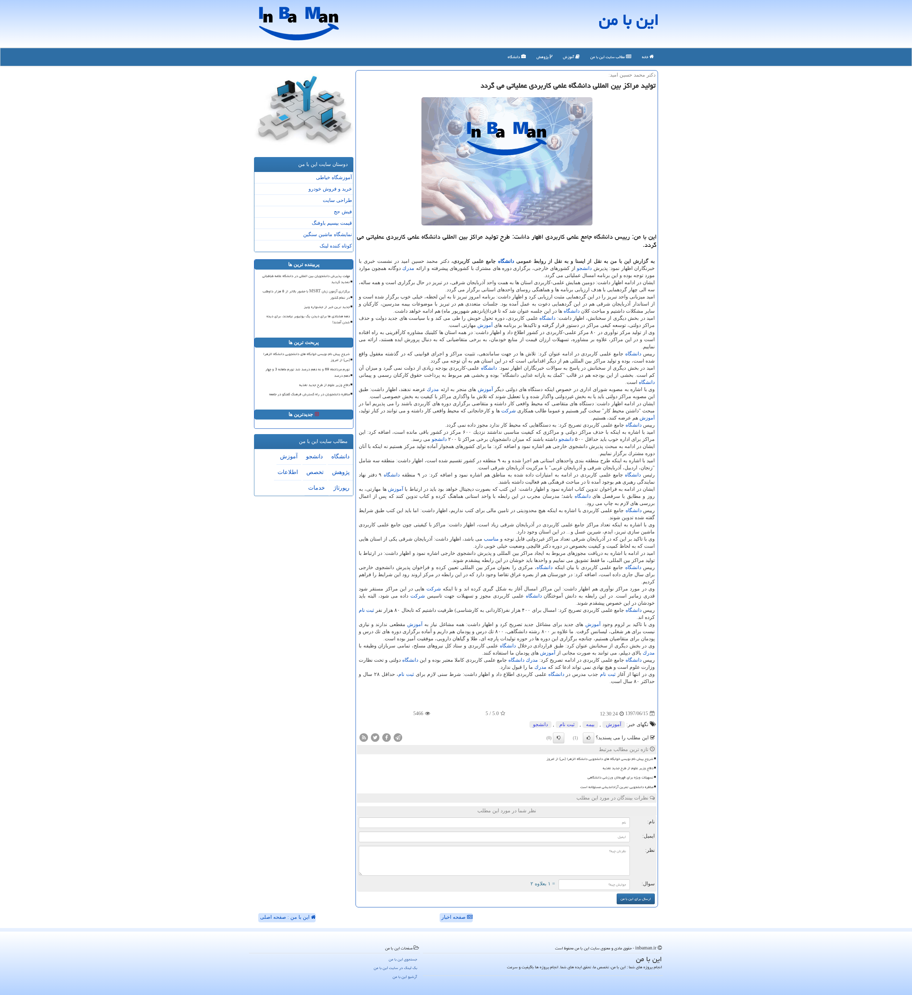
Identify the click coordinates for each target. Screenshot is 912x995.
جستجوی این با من (403, 959)
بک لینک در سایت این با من (395, 967)
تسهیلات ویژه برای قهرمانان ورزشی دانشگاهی (620, 777)
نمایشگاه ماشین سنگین (327, 234)
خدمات (316, 488)
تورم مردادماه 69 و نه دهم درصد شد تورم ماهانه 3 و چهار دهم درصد (307, 372)
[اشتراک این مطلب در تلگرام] (398, 737)
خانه (645, 57)
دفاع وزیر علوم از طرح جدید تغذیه (628, 768)
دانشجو (584, 268)
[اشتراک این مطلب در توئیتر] (375, 737)
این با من (629, 19)
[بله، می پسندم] (588, 738)
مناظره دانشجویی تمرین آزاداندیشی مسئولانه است (616, 787)
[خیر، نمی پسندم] (558, 738)
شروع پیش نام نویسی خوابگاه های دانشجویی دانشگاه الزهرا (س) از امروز (599, 758)
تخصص (314, 472)
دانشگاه (514, 57)
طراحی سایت (337, 200)
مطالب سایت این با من (608, 57)
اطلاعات (288, 472)
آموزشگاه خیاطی (334, 177)
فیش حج (343, 211)
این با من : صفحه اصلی (285, 917)
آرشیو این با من (405, 976)
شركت (508, 410)
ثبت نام (366, 610)
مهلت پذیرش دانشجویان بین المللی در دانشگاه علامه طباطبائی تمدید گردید (306, 279)
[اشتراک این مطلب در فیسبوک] (387, 737)
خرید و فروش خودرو (330, 189)
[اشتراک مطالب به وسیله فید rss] (364, 737)
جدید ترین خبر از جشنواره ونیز (327, 307)
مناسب (491, 539)
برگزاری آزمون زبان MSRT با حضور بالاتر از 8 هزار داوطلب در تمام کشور (306, 294)
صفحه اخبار (454, 917)
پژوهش (543, 57)
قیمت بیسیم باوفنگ (332, 223)
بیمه (590, 724)
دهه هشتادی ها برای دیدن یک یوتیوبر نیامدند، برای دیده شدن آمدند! (308, 319)
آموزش (569, 57)
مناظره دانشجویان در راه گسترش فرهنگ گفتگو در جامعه (309, 394)
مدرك (408, 268)
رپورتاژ (341, 488)
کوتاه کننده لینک (336, 246)
